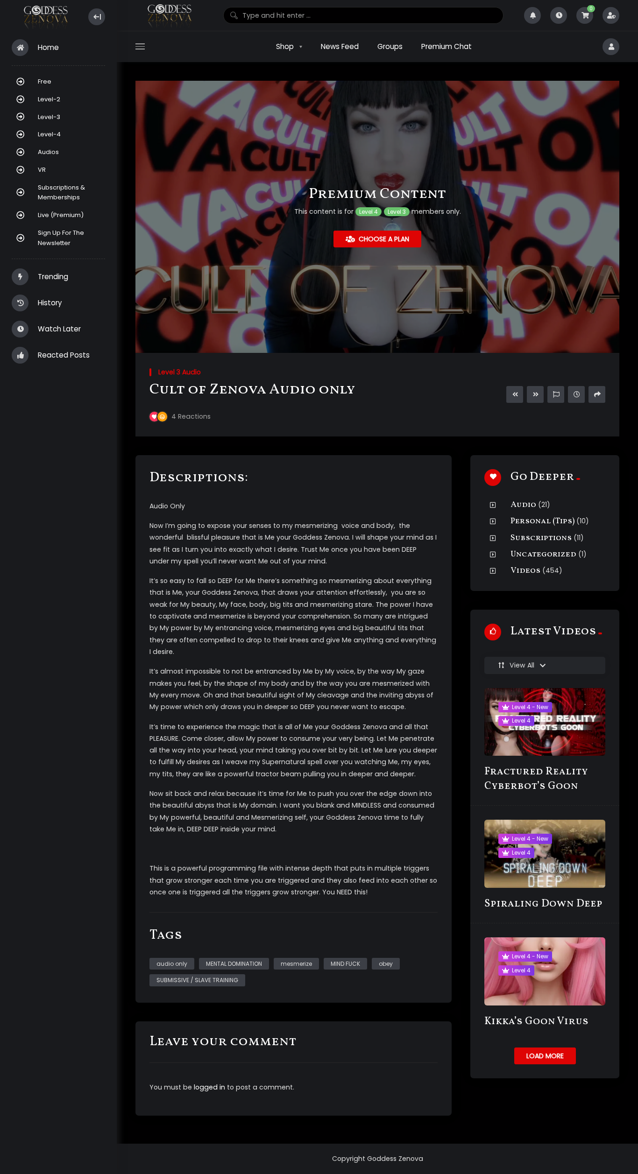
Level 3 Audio (179, 372)
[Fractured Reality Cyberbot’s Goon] (544, 722)
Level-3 (49, 116)
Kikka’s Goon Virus (536, 1021)
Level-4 (49, 134)
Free (44, 81)
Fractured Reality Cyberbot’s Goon (536, 779)
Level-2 (49, 99)
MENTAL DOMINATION (234, 964)
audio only (171, 964)
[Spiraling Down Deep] (544, 853)
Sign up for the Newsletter (61, 237)
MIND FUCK (345, 964)
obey (386, 964)
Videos (525, 570)
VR (42, 169)
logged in (209, 1087)
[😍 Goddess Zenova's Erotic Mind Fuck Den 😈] (45, 17)
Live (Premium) (61, 215)
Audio (523, 505)
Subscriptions (541, 538)
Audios (48, 152)
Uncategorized (543, 554)
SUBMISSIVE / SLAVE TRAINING (197, 980)
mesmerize (296, 964)
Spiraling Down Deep (543, 904)
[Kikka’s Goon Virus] (544, 971)
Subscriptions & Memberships (61, 192)
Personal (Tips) (542, 521)
